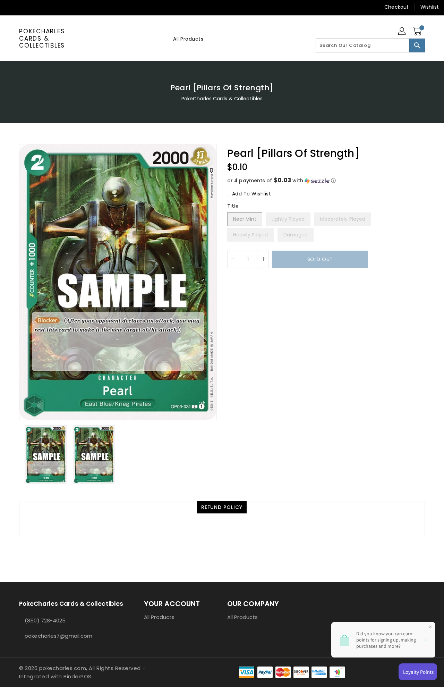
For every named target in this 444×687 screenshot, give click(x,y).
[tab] (222, 507)
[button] (326, 180)
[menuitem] (188, 39)
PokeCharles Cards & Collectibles (42, 38)
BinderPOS (77, 676)
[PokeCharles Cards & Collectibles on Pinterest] (37, 7)
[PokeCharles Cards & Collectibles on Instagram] (50, 7)
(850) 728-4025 (45, 620)
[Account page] (402, 32)
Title (233, 205)
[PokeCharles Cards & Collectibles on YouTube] (77, 7)
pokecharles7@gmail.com (58, 635)
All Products (159, 617)
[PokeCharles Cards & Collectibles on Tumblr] (64, 7)
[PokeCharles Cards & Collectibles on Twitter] (24, 7)
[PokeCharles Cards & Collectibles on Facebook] (11, 7)
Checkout (396, 6)
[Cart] (418, 32)
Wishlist (429, 6)
